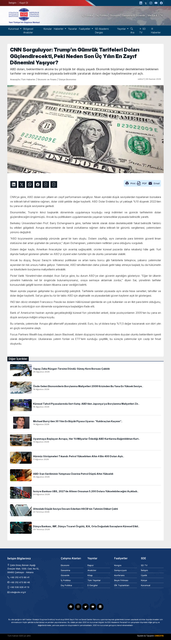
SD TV (142, 30)
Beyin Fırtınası (121, 580)
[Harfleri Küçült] (53, 184)
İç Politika (65, 580)
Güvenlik (65, 575)
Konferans (119, 575)
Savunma (65, 570)
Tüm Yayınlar (94, 580)
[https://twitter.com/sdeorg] (146, 3)
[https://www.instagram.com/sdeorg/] (151, 3)
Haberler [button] (59, 28)
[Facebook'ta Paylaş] (37, 184)
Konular (48, 28)
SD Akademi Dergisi (102, 30)
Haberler (156, 32)
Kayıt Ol (24, 2)
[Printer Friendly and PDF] (142, 183)
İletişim (12, 2)
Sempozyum (120, 570)
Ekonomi (65, 565)
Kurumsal (145, 585)
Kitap (90, 575)
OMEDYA (159, 635)
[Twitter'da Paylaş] (21, 184)
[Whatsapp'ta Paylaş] (29, 184)
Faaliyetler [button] (85, 28)
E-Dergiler (93, 585)
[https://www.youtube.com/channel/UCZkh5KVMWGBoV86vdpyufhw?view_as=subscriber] (156, 3)
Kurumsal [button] (13, 28)
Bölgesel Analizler (28, 30)
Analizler (92, 570)
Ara (132, 32)
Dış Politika (66, 585)
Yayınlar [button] (121, 28)
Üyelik (144, 575)
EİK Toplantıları (121, 585)
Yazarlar (72, 28)
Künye (144, 580)
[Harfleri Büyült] (45, 184)
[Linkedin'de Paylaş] (13, 184)
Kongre (117, 565)
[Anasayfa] (24, 15)
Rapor (91, 565)
